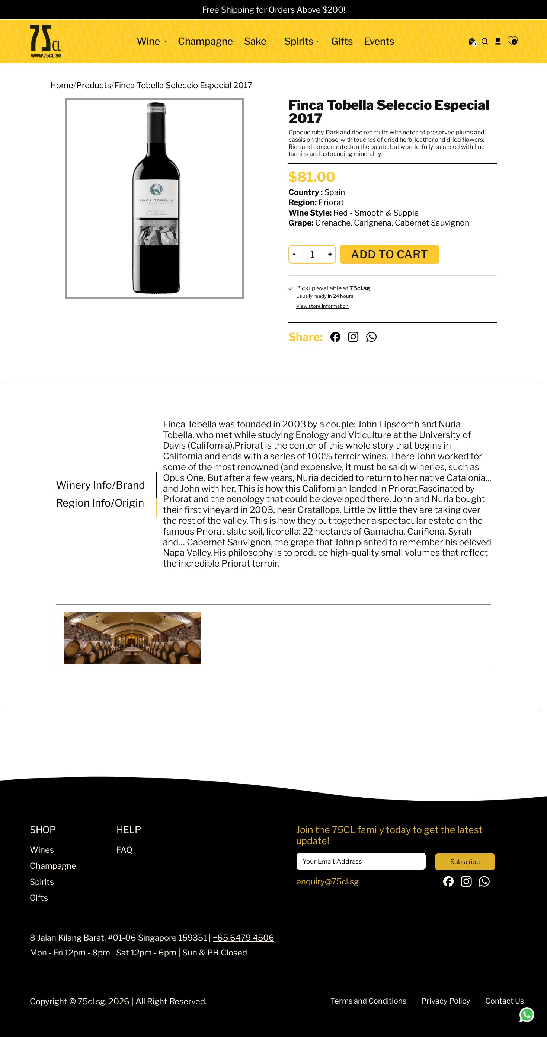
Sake (255, 41)
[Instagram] (466, 884)
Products (93, 85)
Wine (148, 41)
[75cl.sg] (45, 41)
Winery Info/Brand (100, 485)
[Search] (485, 41)
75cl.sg (91, 1001)
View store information (322, 306)
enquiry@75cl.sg (327, 881)
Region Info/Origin (100, 503)
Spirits (298, 41)
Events (379, 41)
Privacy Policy (445, 1000)
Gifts (342, 41)
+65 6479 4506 (243, 937)
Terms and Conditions (368, 1000)
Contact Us (504, 1000)
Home (61, 85)
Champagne (205, 41)
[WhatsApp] (484, 884)
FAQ (124, 850)
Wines (42, 850)
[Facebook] (448, 883)
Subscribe (465, 861)
